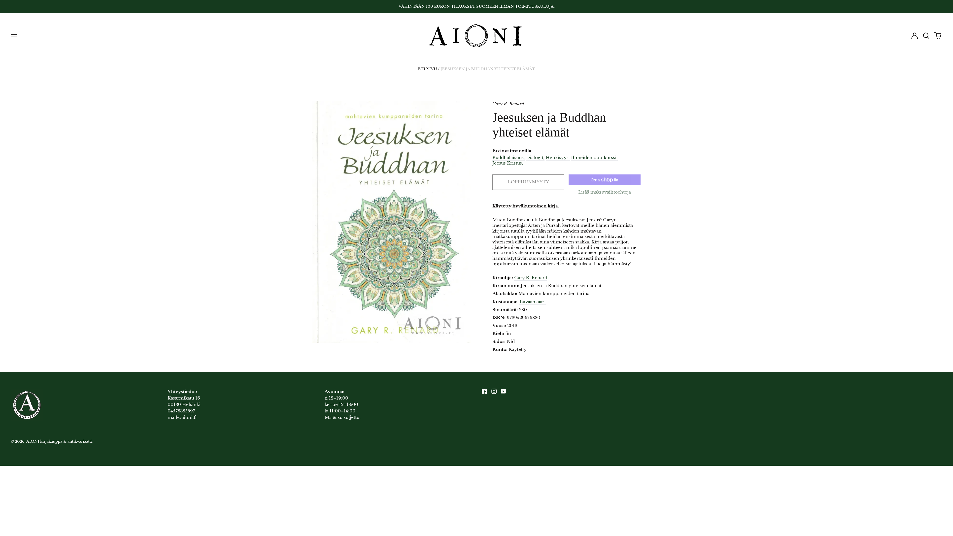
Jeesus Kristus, (507, 163)
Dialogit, (535, 157)
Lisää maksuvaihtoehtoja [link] (604, 192)
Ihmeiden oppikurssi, (594, 157)
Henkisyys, (558, 157)
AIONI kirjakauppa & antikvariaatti (59, 441)
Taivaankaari (532, 301)
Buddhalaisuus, (508, 157)
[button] (926, 35)
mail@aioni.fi (182, 417)
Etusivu (427, 69)
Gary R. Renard (530, 277)
